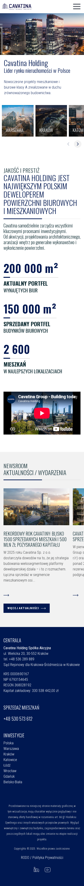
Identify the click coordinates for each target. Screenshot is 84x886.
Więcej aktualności (23, 608)
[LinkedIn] (36, 869)
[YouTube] (47, 869)
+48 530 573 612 (18, 718)
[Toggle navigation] (76, 7)
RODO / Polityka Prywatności (42, 857)
